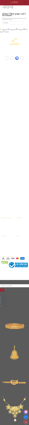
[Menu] (2, 3)
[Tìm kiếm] (2, 290)
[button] (25, 3)
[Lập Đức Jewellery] (14, 2)
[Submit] (25, 22)
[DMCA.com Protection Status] (4, 265)
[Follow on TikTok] (12, 58)
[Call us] (22, 58)
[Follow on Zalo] (17, 58)
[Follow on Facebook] (7, 58)
